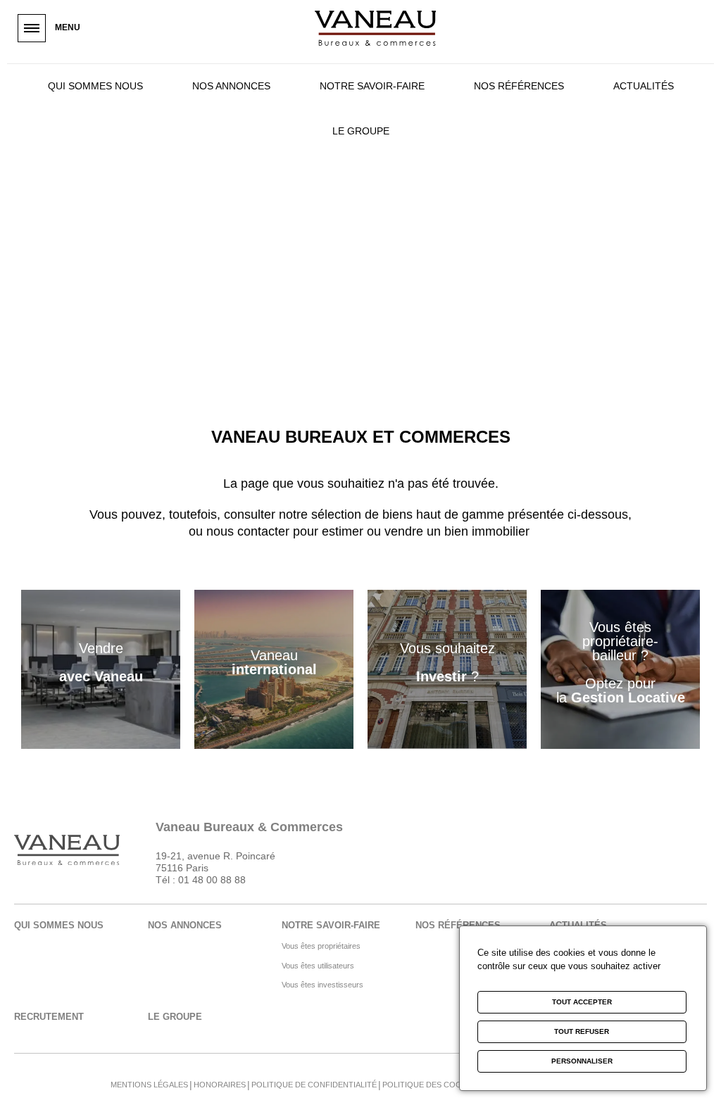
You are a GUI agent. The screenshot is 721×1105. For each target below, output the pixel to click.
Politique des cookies (430, 1084)
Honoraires (220, 1084)
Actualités (643, 85)
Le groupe (360, 131)
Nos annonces (231, 85)
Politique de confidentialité (314, 1084)
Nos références (519, 85)
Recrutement (49, 1016)
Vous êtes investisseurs (322, 984)
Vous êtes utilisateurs (318, 965)
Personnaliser (582, 1061)
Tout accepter (582, 1002)
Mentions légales (149, 1084)
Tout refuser (581, 1031)
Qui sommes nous (95, 85)
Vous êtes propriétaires (321, 946)
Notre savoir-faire (372, 85)
